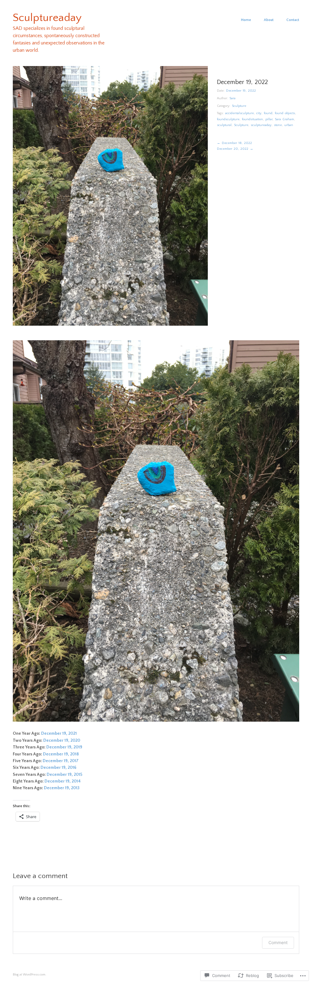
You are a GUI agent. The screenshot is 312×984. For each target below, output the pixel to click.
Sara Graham (284, 119)
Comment (278, 942)
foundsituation (252, 119)
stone (278, 125)
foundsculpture (228, 119)
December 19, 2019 (64, 747)
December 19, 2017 (61, 760)
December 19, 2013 (62, 788)
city (258, 113)
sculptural (224, 125)
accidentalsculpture (239, 113)
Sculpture (239, 106)
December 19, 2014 (63, 781)
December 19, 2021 (59, 733)
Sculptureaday (47, 18)
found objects (285, 113)
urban (288, 125)
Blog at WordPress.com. (29, 974)
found (268, 113)
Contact (292, 20)
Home (246, 20)
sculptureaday (261, 125)
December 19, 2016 (58, 767)
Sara (232, 98)
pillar (268, 119)
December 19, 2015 (64, 774)
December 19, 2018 (61, 754)
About (269, 20)
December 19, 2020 (61, 740)
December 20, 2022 (235, 149)
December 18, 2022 (234, 143)
